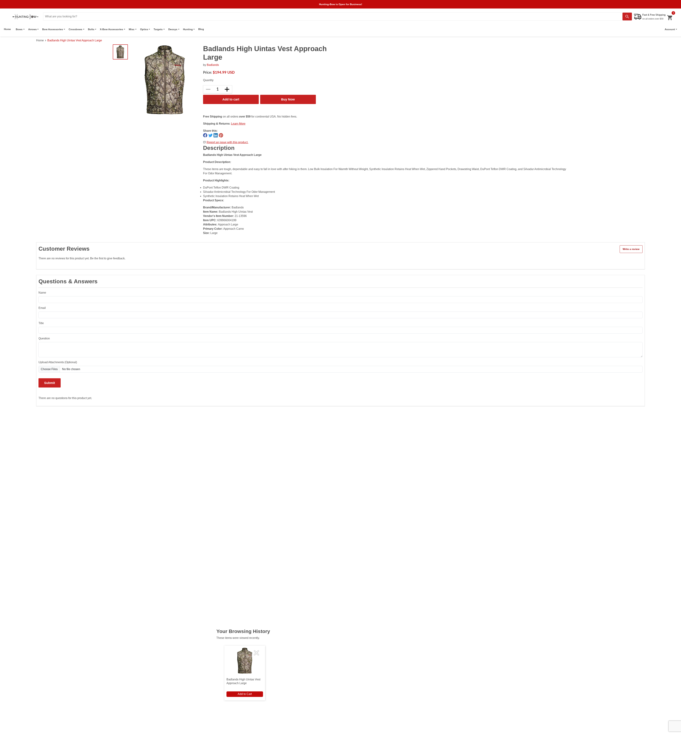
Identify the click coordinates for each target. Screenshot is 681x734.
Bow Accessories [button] (52, 29)
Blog (201, 29)
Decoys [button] (172, 29)
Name (42, 292)
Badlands (213, 64)
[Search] (627, 16)
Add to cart (230, 99)
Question (44, 338)
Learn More (238, 123)
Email (42, 307)
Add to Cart (245, 693)
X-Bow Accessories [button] (111, 29)
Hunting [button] (188, 29)
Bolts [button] (91, 29)
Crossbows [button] (75, 29)
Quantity (208, 80)
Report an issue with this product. (227, 142)
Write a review (631, 249)
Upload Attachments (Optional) (57, 362)
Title (41, 323)
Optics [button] (144, 29)
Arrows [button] (32, 29)
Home (7, 29)
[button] (671, 29)
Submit (49, 383)
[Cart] (670, 17)
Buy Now (288, 99)
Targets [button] (158, 29)
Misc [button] (131, 29)
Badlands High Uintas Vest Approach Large (74, 40)
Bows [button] (19, 29)
